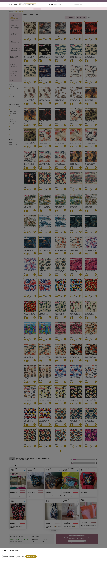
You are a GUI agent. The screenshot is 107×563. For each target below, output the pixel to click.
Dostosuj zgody (20, 556)
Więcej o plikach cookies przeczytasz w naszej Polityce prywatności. (14, 554)
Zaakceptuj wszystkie (31, 556)
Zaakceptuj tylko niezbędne (8, 556)
